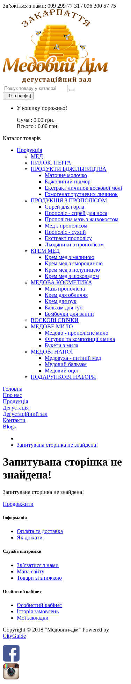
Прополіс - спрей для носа (76, 213)
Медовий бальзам (66, 364)
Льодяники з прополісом (74, 244)
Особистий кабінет (39, 605)
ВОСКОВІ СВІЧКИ (55, 320)
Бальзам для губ (63, 307)
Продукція (29, 150)
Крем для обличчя (66, 295)
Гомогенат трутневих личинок (81, 194)
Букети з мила (61, 345)
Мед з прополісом (66, 226)
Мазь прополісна (65, 289)
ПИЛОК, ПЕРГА (51, 163)
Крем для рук (61, 301)
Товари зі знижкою (39, 578)
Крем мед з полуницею (72, 270)
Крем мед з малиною (69, 257)
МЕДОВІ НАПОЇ (52, 352)
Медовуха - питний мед (73, 358)
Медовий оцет (62, 371)
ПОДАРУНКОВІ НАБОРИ (63, 377)
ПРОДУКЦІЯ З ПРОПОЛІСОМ (69, 200)
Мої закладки (33, 618)
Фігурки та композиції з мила (80, 339)
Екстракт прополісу (68, 238)
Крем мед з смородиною (74, 263)
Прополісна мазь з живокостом (81, 219)
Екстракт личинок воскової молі (83, 188)
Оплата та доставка (40, 531)
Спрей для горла (64, 207)
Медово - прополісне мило (76, 333)
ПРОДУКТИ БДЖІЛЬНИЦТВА (69, 169)
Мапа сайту (30, 571)
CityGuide (14, 636)
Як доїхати (30, 537)
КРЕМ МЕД (45, 251)
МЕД (37, 156)
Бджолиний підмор (67, 181)
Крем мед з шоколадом (72, 276)
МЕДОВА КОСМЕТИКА (61, 282)
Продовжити (18, 504)
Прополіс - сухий (65, 232)
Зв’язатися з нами (38, 565)
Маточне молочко (66, 175)
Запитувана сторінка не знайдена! (57, 445)
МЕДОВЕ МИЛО (52, 326)
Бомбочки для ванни (69, 314)
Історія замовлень (38, 611)
